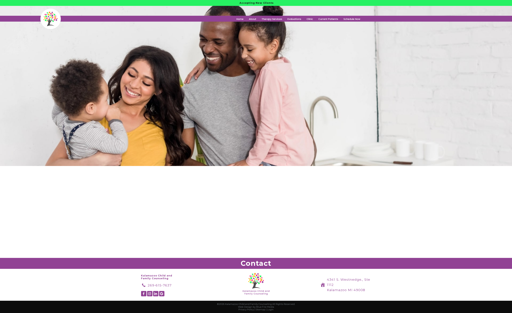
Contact (256, 263)
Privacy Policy (246, 309)
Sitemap (260, 309)
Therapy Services (272, 19)
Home (239, 19)
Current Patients (328, 19)
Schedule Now (351, 19)
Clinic (310, 19)
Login (270, 309)
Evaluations (294, 19)
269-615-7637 (160, 285)
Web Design (245, 307)
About (252, 19)
